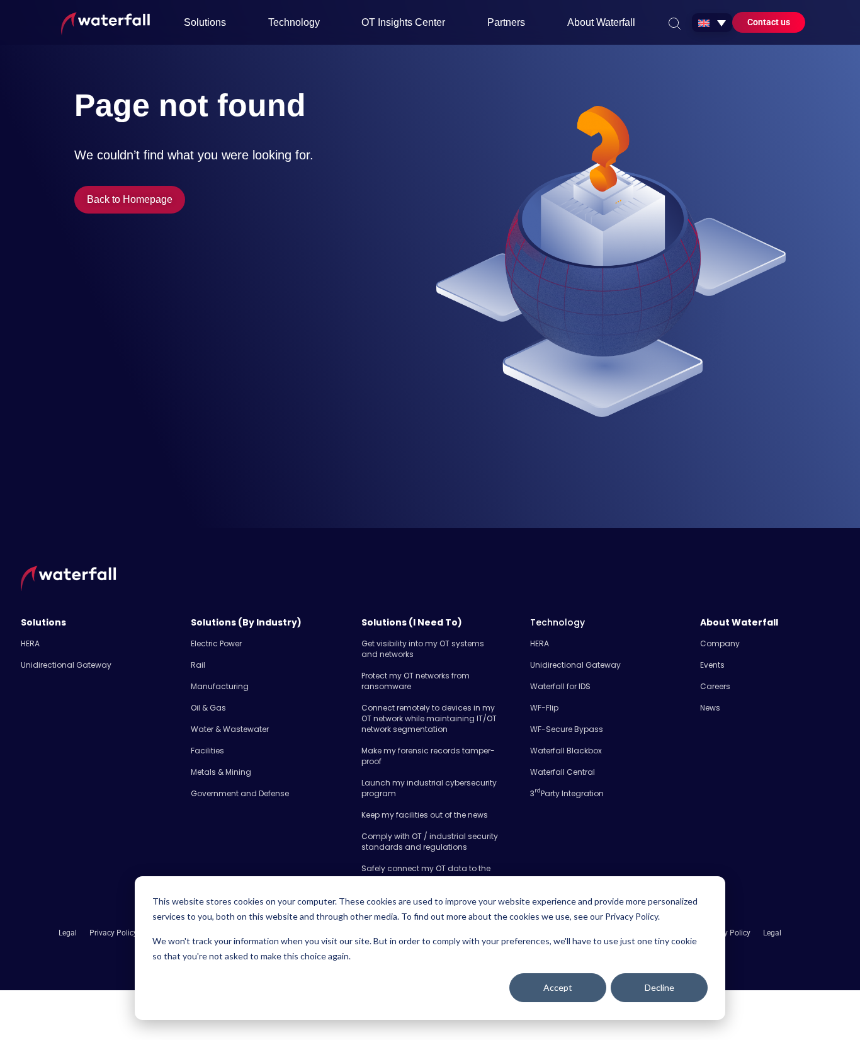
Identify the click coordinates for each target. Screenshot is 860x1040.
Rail (198, 665)
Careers (715, 686)
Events (712, 665)
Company (720, 643)
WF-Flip (544, 707)
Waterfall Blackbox (566, 750)
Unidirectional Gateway (66, 665)
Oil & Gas (208, 707)
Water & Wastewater (230, 729)
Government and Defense (240, 793)
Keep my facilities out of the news (424, 814)
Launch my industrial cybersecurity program (429, 788)
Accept (557, 987)
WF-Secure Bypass (566, 729)
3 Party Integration (567, 793)
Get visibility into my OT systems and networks (422, 649)
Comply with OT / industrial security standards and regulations (429, 841)
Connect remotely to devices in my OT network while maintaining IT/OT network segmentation (429, 718)
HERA (30, 643)
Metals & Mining (221, 772)
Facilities (207, 750)
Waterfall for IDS (560, 686)
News (710, 707)
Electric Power (216, 643)
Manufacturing (220, 686)
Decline (659, 987)
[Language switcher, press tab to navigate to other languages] (712, 22)
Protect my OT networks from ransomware (415, 681)
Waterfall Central (562, 772)
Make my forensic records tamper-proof (428, 756)
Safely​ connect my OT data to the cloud (425, 873)
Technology (557, 622)
